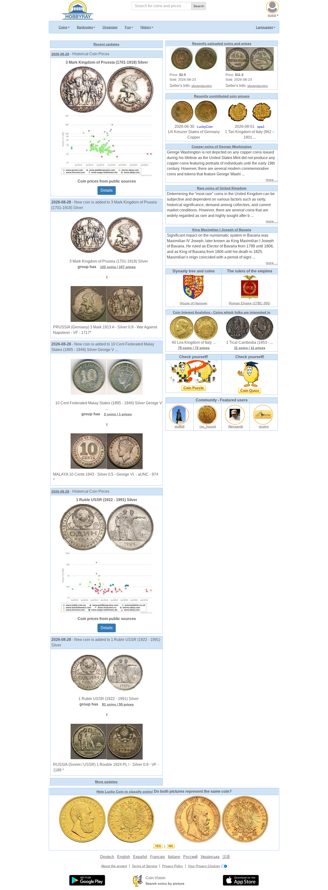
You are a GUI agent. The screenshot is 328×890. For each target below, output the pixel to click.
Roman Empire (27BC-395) (249, 303)
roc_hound (208, 426)
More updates (106, 782)
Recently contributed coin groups (221, 96)
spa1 (261, 127)
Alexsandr (235, 426)
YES (158, 846)
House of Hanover (193, 303)
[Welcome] (77, 10)
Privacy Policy (172, 866)
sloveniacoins (201, 86)
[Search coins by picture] (138, 881)
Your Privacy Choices (204, 866)
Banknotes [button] (85, 27)
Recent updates (106, 44)
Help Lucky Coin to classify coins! (125, 791)
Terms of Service (144, 866)
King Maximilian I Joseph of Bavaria (221, 230)
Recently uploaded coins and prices (221, 43)
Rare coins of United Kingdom (221, 188)
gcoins (264, 426)
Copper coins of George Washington (222, 146)
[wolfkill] (179, 414)
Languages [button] (264, 27)
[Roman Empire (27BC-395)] (250, 286)
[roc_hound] (207, 414)
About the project (114, 866)
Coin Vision (155, 878)
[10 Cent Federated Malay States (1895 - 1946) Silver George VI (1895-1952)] (107, 377)
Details (107, 190)
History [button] (145, 27)
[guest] (273, 6)
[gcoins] (263, 414)
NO (171, 846)
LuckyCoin (205, 127)
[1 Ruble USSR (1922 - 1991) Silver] (106, 558)
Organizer (110, 27)
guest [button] (272, 15)
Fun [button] (128, 27)
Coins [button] (63, 27)
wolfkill (179, 426)
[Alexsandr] (235, 414)
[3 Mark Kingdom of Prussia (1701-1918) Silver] (106, 121)
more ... (272, 180)
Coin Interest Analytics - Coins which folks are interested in (221, 312)
